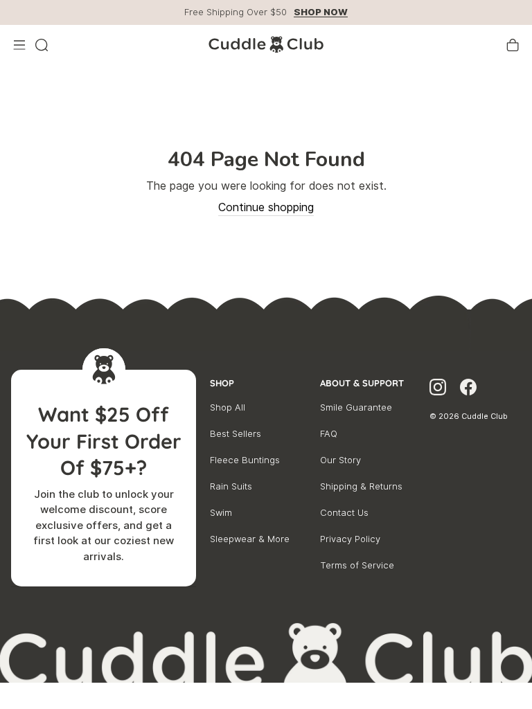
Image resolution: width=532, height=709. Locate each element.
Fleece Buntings (245, 460)
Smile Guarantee (356, 407)
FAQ (328, 434)
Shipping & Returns (361, 486)
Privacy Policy (350, 539)
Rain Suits (231, 486)
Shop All (227, 407)
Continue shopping (266, 207)
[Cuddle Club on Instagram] (437, 389)
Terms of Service (357, 565)
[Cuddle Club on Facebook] (468, 389)
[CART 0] (512, 45)
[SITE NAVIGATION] (19, 45)
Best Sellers (235, 434)
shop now (321, 12)
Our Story (340, 460)
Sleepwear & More (250, 539)
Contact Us (344, 513)
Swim (221, 513)
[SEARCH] (41, 45)
